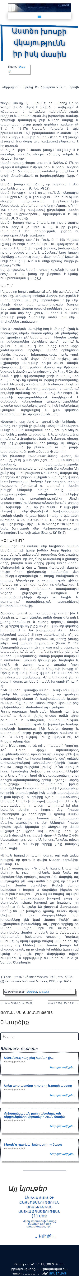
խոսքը (44, 991)
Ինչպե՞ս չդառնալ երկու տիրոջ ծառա (33, 1144)
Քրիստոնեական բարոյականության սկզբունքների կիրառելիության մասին (34, 1115)
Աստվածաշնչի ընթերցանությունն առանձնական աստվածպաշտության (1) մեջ (39, 1206)
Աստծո (31, 991)
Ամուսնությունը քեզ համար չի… (28, 1058)
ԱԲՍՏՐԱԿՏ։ (58, 1273)
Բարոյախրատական (14, 1061)
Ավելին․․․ (48, 1235)
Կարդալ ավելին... (62, 1067)
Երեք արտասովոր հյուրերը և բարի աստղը (38, 1085)
